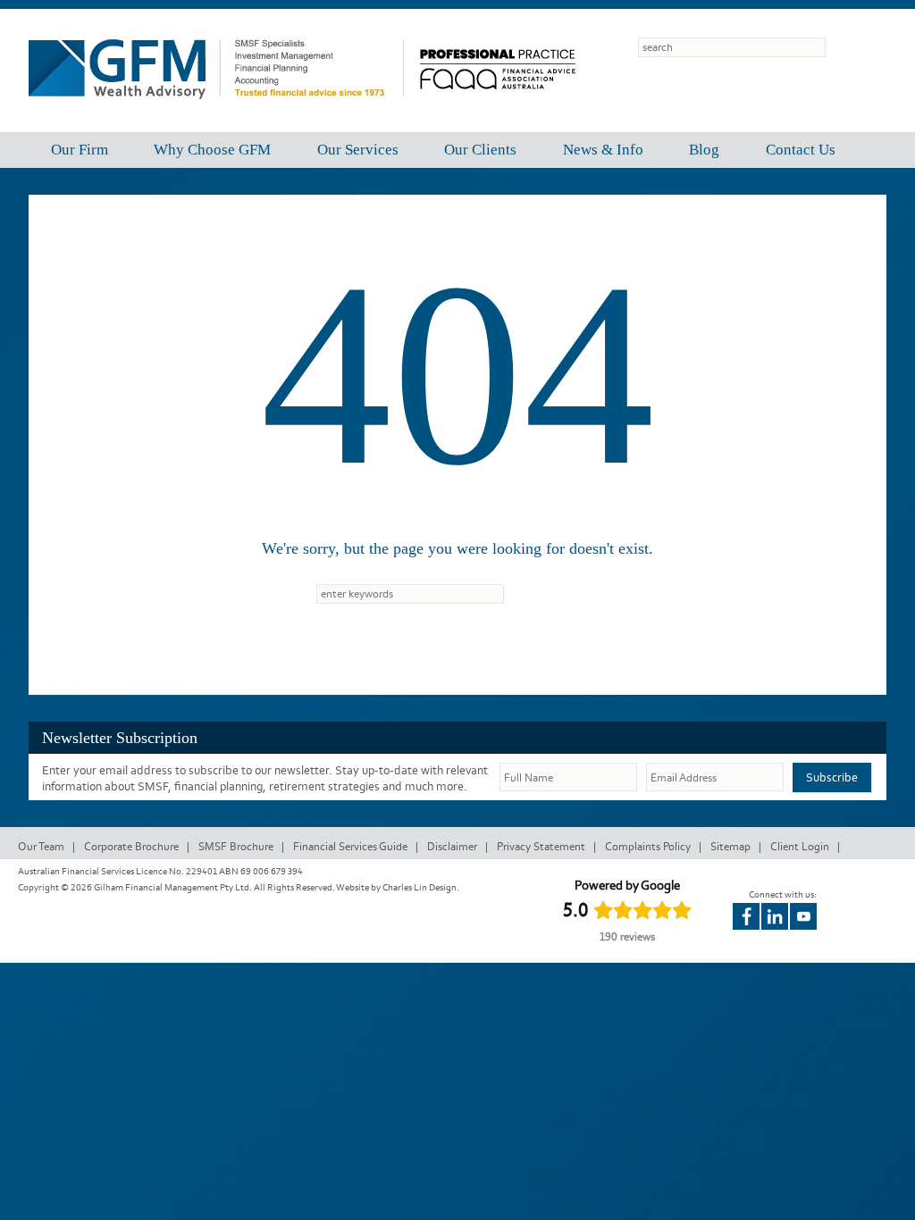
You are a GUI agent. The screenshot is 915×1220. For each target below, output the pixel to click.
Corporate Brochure (131, 846)
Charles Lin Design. (420, 887)
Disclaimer (452, 846)
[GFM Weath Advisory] (216, 112)
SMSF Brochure (235, 846)
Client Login (799, 846)
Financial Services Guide (350, 846)
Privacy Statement (541, 846)
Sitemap (730, 846)
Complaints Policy (648, 846)
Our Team (41, 846)
